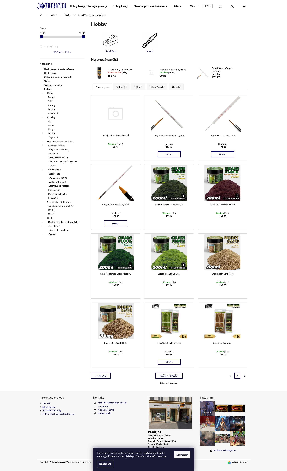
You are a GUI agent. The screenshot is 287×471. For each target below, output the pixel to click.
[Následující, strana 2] (237, 376)
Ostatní (51, 109)
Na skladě (51, 46)
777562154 (103, 406)
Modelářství (54, 226)
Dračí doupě (54, 173)
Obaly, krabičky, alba (57, 193)
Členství (46, 403)
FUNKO (51, 209)
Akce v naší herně (106, 409)
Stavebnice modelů (53, 85)
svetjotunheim (105, 413)
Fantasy (51, 97)
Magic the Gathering (58, 149)
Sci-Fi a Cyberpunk (57, 181)
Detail (169, 154)
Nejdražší (138, 87)
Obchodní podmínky (51, 410)
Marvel (51, 125)
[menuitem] (88, 6)
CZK (207, 5)
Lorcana (52, 165)
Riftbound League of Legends (63, 161)
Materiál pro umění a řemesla (58, 77)
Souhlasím (182, 454)
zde (164, 456)
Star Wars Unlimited (58, 157)
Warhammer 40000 (58, 177)
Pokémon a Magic (56, 145)
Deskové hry (54, 197)
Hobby (50, 218)
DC (49, 121)
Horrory (51, 105)
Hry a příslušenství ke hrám (60, 141)
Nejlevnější (121, 87)
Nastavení (105, 463)
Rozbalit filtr (61, 52)
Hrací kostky (54, 189)
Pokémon (53, 153)
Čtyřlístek (53, 137)
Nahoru (102, 375)
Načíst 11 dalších (169, 375)
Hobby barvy (50, 72)
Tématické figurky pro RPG (60, 205)
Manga (51, 129)
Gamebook (53, 113)
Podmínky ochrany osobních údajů (58, 413)
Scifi (50, 101)
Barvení (52, 234)
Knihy (50, 93)
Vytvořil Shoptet (239, 461)
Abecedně (176, 87)
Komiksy (51, 117)
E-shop (47, 89)
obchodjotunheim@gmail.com (112, 402)
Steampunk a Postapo (59, 185)
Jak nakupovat (49, 406)
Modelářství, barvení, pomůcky (63, 222)
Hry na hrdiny (54, 169)
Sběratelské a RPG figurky (59, 202)
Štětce (47, 81)
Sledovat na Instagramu (225, 450)
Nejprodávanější (157, 87)
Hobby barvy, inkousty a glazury (59, 68)
